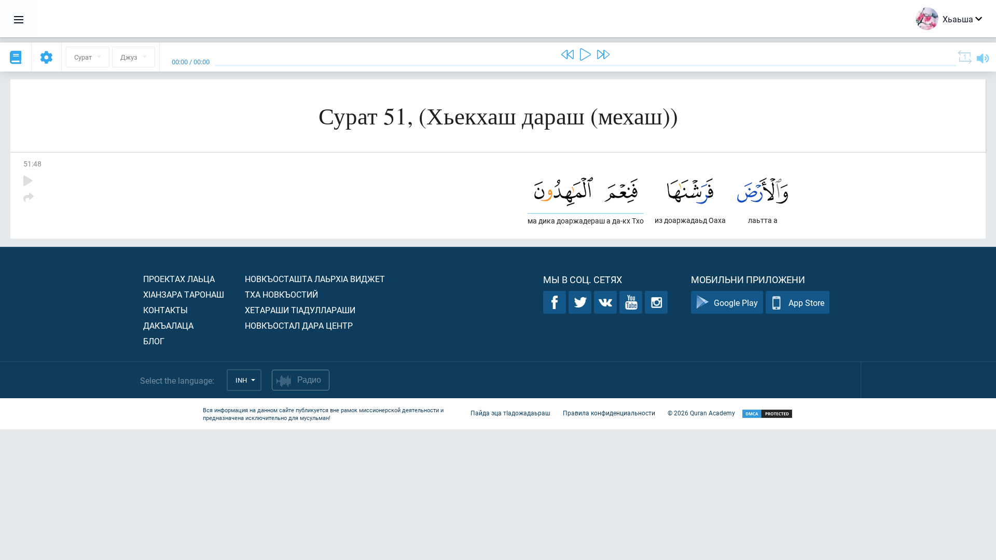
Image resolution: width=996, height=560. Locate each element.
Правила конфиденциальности (609, 413)
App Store (806, 302)
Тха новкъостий (281, 294)
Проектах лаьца (179, 278)
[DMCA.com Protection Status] (767, 414)
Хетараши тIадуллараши (300, 309)
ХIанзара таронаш (183, 294)
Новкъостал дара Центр (299, 325)
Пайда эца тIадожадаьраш (510, 413)
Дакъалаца (168, 325)
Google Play (736, 302)
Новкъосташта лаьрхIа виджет (315, 278)
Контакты (165, 309)
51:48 (32, 164)
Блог (153, 340)
